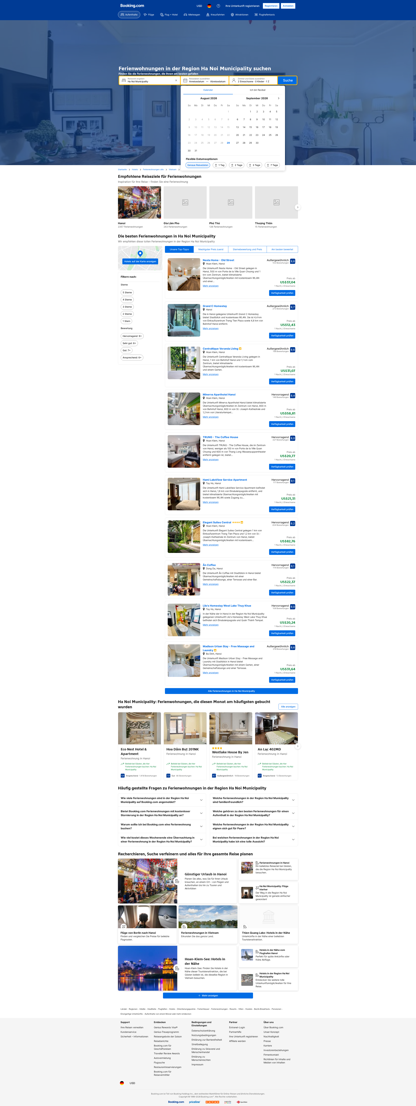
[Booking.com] (132, 6)
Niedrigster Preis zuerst (210, 249)
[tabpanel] (232, 132)
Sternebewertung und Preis (247, 249)
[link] (140, 292)
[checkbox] (228, 111)
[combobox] (150, 81)
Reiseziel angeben (136, 79)
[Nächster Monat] (278, 98)
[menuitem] (129, 14)
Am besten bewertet (282, 249)
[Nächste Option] (298, 207)
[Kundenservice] (218, 6)
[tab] (208, 90)
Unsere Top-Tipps (179, 249)
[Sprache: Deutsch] (209, 6)
